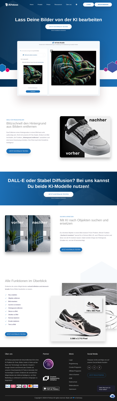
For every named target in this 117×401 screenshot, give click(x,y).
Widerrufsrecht (73, 385)
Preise (48, 4)
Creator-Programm (75, 367)
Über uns (69, 4)
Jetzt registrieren (96, 375)
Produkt (40, 4)
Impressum (72, 389)
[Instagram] (94, 367)
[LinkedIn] (89, 367)
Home (31, 4)
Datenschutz (73, 382)
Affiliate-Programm (75, 371)
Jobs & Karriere (74, 374)
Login (88, 4)
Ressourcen (58, 4)
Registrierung (103, 4)
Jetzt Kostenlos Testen (58, 26)
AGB (70, 378)
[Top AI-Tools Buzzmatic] (51, 385)
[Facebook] (99, 367)
